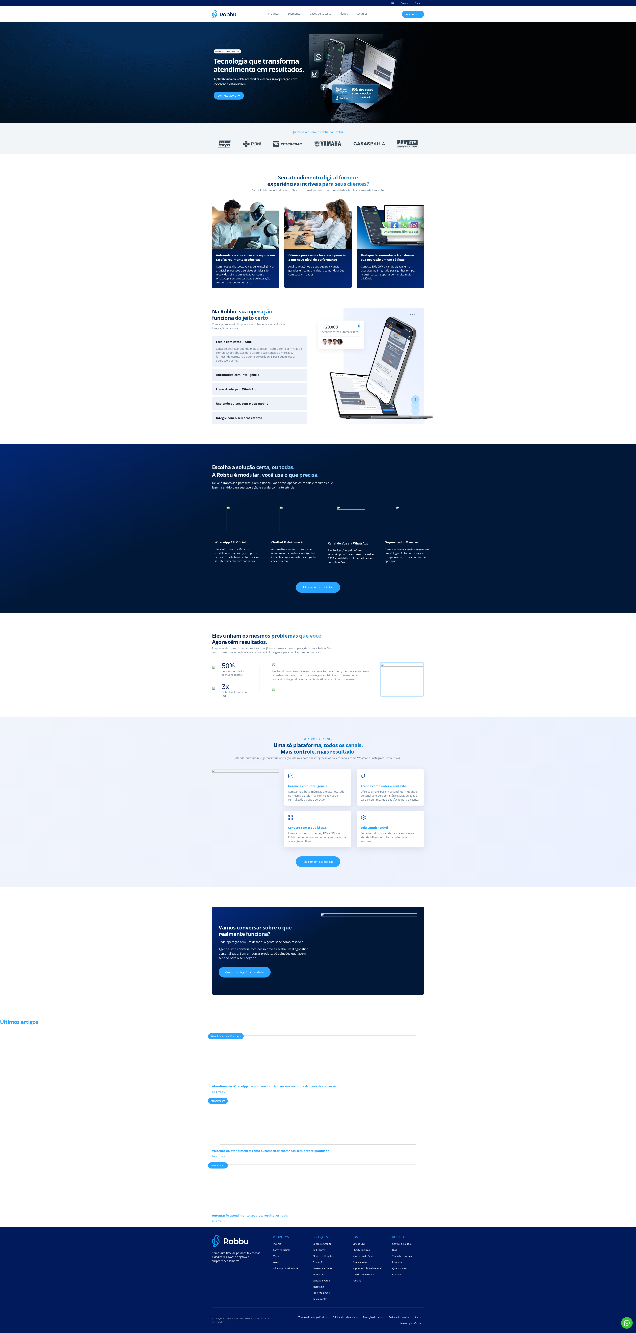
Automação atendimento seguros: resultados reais (250, 1215)
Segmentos (295, 13)
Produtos (274, 13)
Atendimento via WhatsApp (226, 1036)
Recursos (362, 13)
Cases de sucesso (321, 13)
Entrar (418, 3)
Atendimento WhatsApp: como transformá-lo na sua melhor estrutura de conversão (275, 1086)
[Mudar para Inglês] (393, 3)
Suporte (404, 3)
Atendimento (218, 1100)
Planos (344, 13)
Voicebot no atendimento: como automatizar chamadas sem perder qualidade (270, 1151)
